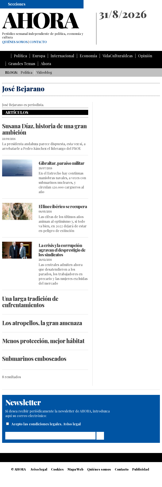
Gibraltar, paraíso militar (61, 163)
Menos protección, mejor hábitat (43, 341)
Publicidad (140, 469)
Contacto (38, 42)
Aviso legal (72, 424)
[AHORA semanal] (47, 21)
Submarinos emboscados (34, 358)
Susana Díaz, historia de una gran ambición (44, 129)
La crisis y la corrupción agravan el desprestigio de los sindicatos (62, 249)
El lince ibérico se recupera (63, 206)
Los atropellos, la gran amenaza (42, 323)
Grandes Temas (21, 64)
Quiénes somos (15, 42)
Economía (88, 56)
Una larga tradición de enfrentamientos (30, 302)
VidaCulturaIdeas (118, 56)
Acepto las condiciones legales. (37, 424)
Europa (38, 56)
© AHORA (18, 469)
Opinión (145, 56)
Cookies (57, 469)
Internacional (62, 56)
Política (20, 56)
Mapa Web (75, 469)
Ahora (46, 64)
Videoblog (44, 72)
